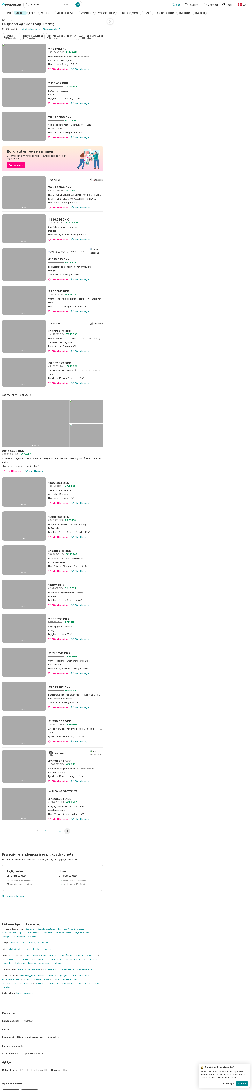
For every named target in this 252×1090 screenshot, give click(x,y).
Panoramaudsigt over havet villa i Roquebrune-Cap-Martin (75, 695)
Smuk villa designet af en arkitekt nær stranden (71, 768)
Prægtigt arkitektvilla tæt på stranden (66, 806)
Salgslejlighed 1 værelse (60, 626)
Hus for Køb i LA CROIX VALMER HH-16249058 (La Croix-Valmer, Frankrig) (75, 195)
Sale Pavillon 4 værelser (60, 490)
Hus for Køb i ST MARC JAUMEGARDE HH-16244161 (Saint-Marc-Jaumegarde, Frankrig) (75, 338)
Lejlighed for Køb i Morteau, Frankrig (66, 592)
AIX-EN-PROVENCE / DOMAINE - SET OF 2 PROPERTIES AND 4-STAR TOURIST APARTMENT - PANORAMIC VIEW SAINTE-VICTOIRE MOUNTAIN (75, 729)
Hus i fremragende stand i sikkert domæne (69, 56)
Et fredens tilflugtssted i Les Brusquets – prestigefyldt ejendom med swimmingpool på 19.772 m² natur (51, 458)
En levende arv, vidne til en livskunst (66, 558)
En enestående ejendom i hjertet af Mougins (69, 267)
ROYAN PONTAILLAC (58, 90)
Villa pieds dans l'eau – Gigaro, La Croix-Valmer (70, 125)
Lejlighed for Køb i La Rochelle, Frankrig (67, 524)
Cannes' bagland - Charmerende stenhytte (69, 660)
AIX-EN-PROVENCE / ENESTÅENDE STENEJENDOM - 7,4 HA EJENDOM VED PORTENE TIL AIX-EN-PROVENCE (75, 370)
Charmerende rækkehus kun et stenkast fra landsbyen (74, 299)
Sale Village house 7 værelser (62, 227)
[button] (67, 831)
